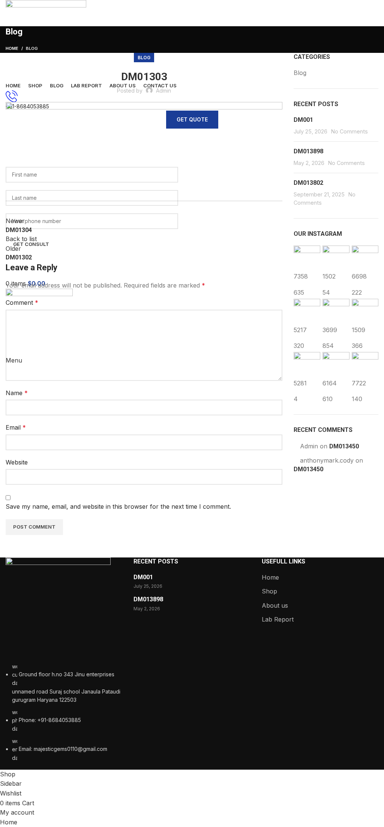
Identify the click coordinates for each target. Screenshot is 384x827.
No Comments (349, 131)
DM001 (303, 119)
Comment (22, 302)
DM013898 (308, 151)
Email (16, 427)
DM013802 (308, 182)
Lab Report (278, 619)
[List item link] (64, 712)
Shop (269, 591)
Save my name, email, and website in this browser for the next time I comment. (118, 506)
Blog (144, 57)
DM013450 (344, 446)
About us (275, 605)
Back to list (21, 239)
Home (270, 577)
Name (17, 393)
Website (17, 462)
